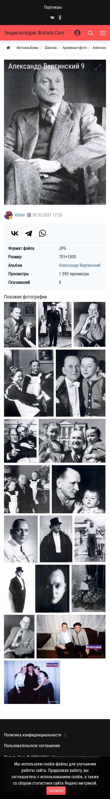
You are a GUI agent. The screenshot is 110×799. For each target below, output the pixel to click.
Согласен (56, 790)
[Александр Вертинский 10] (19, 636)
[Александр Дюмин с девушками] (32, 682)
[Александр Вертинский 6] (89, 538)
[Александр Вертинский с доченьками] (27, 489)
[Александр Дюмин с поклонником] (71, 636)
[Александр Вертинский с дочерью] (80, 383)
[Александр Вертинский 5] (21, 539)
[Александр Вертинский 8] (52, 589)
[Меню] (103, 32)
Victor (20, 215)
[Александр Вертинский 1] (20, 324)
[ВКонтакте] (14, 233)
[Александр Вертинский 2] (89, 324)
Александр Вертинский (79, 265)
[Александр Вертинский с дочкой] (55, 324)
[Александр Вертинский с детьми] (72, 441)
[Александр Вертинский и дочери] (29, 383)
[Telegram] (28, 233)
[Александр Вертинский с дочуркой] (20, 441)
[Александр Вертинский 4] (78, 489)
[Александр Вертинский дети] (88, 588)
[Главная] (8, 48)
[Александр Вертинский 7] (18, 589)
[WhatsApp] (42, 233)
